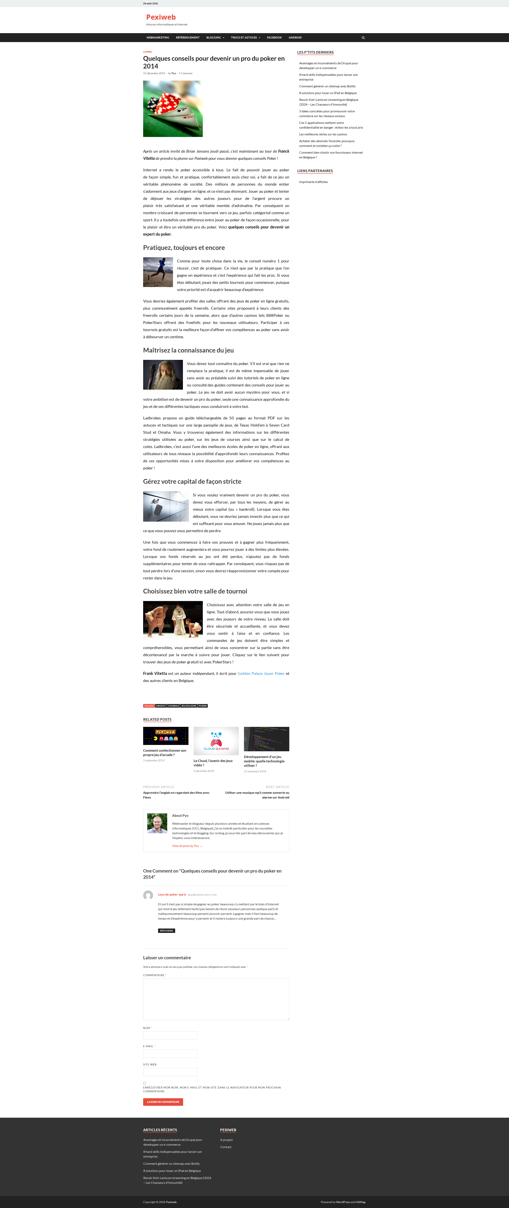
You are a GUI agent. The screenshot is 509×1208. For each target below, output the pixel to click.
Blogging (213, 37)
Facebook (274, 37)
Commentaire (155, 975)
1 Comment (185, 73)
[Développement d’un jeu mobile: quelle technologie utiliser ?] (266, 752)
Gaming (147, 51)
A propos (226, 1140)
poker (203, 705)
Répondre (166, 930)
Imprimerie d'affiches (313, 182)
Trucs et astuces (244, 37)
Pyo (174, 73)
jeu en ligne (188, 705)
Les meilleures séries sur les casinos (323, 134)
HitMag (360, 1202)
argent (161, 705)
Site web (149, 1064)
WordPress (343, 1202)
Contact (225, 1147)
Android (295, 37)
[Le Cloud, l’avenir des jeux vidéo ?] (216, 756)
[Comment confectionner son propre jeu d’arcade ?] (165, 746)
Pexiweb (161, 17)
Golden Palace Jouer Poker (261, 673)
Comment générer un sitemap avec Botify (327, 86)
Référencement (188, 37)
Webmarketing (158, 37)
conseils (173, 705)
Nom (147, 1028)
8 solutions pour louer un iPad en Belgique (328, 93)
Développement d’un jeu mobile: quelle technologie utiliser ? (264, 761)
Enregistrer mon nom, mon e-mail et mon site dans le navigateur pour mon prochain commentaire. (212, 1089)
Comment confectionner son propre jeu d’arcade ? (164, 752)
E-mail (149, 1046)
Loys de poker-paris (172, 894)
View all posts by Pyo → (187, 846)
